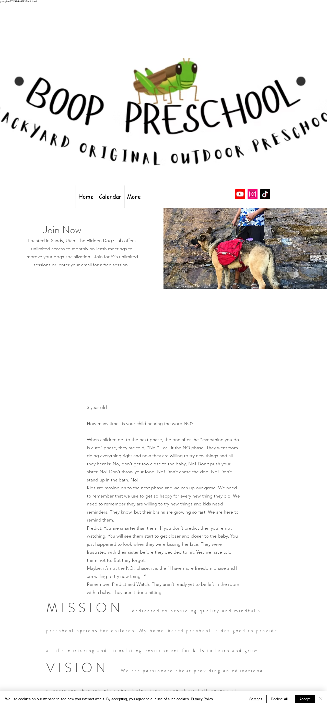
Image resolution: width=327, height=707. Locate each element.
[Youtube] (240, 194)
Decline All (279, 698)
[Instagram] (253, 194)
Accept (304, 698)
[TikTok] (265, 194)
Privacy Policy (202, 698)
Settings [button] (255, 698)
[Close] (321, 699)
